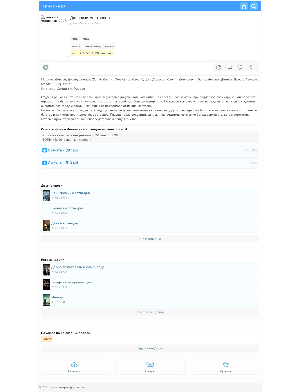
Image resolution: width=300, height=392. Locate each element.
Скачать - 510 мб (153, 163)
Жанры (150, 371)
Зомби (47, 339)
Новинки (74, 371)
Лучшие (225, 371)
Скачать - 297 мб (153, 150)
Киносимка (54, 6)
